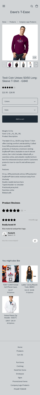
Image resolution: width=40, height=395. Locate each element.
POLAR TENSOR (20, 389)
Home (4, 22)
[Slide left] (4, 64)
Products (13, 22)
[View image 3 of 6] (23, 64)
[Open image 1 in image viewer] (20, 42)
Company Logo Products (27, 22)
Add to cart (20, 119)
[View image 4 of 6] (30, 64)
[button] (25, 210)
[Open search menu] (32, 6)
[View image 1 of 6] (9, 64)
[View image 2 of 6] (16, 64)
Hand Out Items (20, 370)
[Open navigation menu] (4, 6)
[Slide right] (36, 64)
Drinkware (20, 374)
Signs (20, 377)
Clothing (20, 366)
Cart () (20, 355)
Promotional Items (20, 381)
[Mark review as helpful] (35, 241)
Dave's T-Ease (20, 12)
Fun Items (20, 362)
